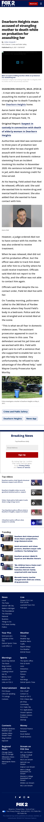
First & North (25, 663)
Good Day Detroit (8, 661)
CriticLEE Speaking (8, 694)
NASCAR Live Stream (25, 763)
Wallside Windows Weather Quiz (8, 730)
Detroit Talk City (8, 606)
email (28, 797)
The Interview (7, 614)
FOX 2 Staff (24, 691)
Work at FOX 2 (25, 696)
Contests (5, 699)
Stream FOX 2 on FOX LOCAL (26, 601)
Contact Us (24, 694)
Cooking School (7, 671)
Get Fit (4, 674)
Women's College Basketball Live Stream (26, 778)
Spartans (23, 671)
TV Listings (6, 696)
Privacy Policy (24, 465)
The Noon (5, 663)
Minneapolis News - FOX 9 (9, 763)
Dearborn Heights (16, 104)
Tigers (22, 677)
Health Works (7, 669)
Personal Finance (26, 729)
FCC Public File (25, 707)
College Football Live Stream (26, 756)
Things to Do (6, 622)
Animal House (25, 652)
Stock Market (25, 734)
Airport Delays (25, 647)
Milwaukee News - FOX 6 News (8, 758)
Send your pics (7, 636)
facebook (15, 797)
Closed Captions (26, 712)
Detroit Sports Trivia (9, 643)
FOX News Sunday (8, 624)
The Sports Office (26, 661)
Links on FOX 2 (7, 682)
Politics (4, 627)
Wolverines (24, 669)
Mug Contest (6, 666)
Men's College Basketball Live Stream (25, 772)
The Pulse (5, 603)
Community (24, 704)
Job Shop (23, 702)
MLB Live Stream (26, 760)
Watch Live (33, 4)
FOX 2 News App (26, 699)
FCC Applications (26, 710)
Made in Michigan (8, 608)
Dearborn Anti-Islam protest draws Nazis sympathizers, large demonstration (26, 538)
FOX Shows (6, 691)
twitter (20, 797)
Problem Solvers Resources (26, 716)
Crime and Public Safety (19, 44)
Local (4, 600)
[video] (36, 483)
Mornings (6, 657)
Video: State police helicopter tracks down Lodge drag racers (15, 501)
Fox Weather (25, 649)
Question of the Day (7, 640)
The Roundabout (8, 611)
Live (22, 597)
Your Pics (6, 632)
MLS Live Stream (26, 786)
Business (5, 619)
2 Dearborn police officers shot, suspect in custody (13, 521)
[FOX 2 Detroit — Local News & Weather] (8, 3)
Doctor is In (6, 679)
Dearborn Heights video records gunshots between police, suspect (14, 491)
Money (23, 725)
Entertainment (9, 688)
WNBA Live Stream (27, 783)
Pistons (23, 674)
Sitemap (23, 720)
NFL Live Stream (26, 752)
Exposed (5, 741)
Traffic (22, 644)
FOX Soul (23, 608)
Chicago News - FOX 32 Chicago (7, 753)
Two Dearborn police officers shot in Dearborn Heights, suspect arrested (15, 511)
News (4, 597)
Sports (23, 657)
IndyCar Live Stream (27, 767)
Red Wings (24, 679)
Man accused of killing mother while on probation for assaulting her (21, 76)
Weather (24, 632)
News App (31, 418)
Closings (23, 636)
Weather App (25, 639)
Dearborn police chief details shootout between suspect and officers (15, 481)
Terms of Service (23, 467)
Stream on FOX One (25, 747)
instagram (24, 797)
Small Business (25, 737)
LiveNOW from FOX (27, 605)
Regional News (6, 747)
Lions (22, 666)
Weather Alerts (25, 641)
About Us (25, 688)
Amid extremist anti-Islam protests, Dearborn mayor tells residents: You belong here (27, 548)
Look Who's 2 (7, 646)
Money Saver (6, 677)
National (5, 616)
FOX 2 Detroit (6, 44)
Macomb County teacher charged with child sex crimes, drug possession (27, 579)
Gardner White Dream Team (7, 734)
